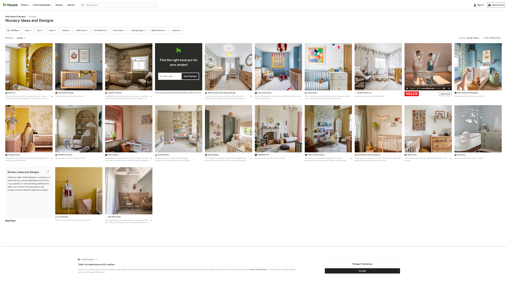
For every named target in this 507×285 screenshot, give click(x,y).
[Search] (82, 5)
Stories (58, 5)
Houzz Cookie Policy (258, 269)
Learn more (445, 94)
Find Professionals (41, 5)
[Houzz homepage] (10, 5)
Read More (10, 220)
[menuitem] (25, 5)
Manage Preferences (362, 264)
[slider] (431, 88)
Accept (362, 271)
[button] (13, 30)
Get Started (190, 76)
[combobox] (119, 5)
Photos (24, 5)
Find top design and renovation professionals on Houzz (178, 93)
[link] (15, 16)
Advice (70, 5)
